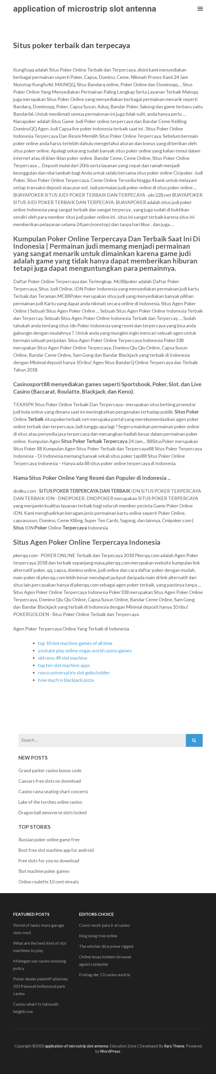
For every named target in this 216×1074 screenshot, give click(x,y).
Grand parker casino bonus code (49, 770)
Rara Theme (174, 1046)
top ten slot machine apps (64, 665)
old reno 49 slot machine (62, 658)
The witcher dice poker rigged (106, 946)
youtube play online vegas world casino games (85, 650)
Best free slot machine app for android (56, 850)
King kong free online (98, 935)
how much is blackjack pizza (66, 680)
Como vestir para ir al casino (104, 925)
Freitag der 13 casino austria (104, 974)
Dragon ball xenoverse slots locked (52, 812)
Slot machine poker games (44, 871)
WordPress (110, 1051)
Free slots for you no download (48, 860)
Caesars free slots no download (49, 781)
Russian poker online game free (49, 839)
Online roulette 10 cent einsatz (48, 881)
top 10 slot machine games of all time (75, 643)
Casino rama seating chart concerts (53, 791)
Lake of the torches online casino (50, 802)
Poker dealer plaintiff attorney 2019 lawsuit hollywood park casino (40, 986)
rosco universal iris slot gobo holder (74, 672)
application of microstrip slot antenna (84, 9)
